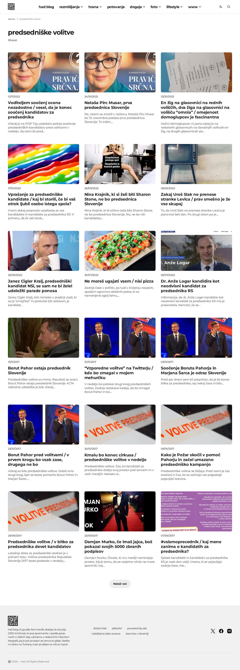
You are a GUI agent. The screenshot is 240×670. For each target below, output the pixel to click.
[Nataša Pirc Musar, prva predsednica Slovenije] (120, 72)
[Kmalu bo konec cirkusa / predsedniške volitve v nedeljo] (120, 425)
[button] (221, 6)
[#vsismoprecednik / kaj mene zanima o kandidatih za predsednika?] (196, 511)
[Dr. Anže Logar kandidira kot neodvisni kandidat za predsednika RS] (196, 251)
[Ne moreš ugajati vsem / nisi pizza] (120, 251)
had (35, 644)
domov (11, 19)
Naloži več (120, 583)
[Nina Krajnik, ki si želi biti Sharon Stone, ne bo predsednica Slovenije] (120, 164)
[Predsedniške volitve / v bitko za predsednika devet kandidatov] (43, 511)
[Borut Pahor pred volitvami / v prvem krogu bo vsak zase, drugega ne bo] (43, 425)
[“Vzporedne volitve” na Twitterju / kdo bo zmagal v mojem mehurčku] (120, 338)
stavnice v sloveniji (137, 633)
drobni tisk (100, 628)
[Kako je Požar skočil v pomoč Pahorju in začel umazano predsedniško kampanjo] (196, 425)
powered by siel (137, 628)
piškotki (117, 628)
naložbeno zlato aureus (106, 633)
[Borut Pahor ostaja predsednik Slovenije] (43, 338)
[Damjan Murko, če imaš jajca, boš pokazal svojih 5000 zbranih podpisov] (120, 511)
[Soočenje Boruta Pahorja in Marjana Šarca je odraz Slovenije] (196, 338)
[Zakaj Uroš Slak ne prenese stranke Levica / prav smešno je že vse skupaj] (196, 164)
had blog (13, 629)
